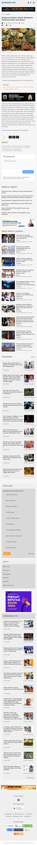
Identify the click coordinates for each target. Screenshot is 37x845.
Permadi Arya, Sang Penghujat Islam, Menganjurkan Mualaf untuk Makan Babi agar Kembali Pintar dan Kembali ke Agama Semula (13, 702)
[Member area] (28, 2)
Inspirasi (18, 286)
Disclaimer (9, 816)
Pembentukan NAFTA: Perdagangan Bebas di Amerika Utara (23, 248)
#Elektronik (6, 566)
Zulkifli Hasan (10, 512)
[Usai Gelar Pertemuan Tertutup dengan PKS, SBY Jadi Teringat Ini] (8, 238)
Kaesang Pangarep (11, 494)
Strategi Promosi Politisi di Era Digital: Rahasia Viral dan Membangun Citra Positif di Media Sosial (13, 729)
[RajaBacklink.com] (9, 826)
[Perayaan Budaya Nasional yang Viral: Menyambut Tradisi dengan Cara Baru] (8, 347)
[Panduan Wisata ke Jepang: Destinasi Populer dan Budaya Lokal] (8, 273)
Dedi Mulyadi (10, 524)
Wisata (18, 275)
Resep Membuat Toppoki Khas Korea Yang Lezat (17, 200)
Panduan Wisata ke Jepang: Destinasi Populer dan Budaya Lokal (25, 271)
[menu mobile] (33, 2)
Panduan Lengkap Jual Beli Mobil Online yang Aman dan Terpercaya (12, 457)
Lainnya (33, 357)
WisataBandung (6, 150)
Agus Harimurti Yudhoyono (14, 536)
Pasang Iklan (29, 814)
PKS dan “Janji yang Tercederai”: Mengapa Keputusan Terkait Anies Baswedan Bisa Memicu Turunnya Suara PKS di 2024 (13, 716)
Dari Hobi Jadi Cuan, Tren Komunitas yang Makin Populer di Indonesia (13, 392)
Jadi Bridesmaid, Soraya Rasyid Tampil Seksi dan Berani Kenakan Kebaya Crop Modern (25, 333)
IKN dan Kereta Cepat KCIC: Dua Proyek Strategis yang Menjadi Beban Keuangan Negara (12, 755)
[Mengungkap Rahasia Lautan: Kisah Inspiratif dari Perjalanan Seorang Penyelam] (8, 285)
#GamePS (6, 578)
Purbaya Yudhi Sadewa (13, 518)
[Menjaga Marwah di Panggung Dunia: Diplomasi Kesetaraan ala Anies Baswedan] (28, 649)
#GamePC (6, 581)
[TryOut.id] (18, 834)
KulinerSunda (6, 146)
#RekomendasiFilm (8, 585)
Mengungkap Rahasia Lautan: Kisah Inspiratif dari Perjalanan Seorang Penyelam (25, 283)
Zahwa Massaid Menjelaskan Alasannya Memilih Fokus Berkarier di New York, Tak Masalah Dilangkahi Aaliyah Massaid (25, 320)
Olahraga (18, 263)
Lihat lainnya (30, 777)
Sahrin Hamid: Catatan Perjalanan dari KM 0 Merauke (13, 688)
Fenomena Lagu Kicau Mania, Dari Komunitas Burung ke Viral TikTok (13, 405)
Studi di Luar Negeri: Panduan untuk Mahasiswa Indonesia (24, 294)
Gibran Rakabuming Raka (13, 530)
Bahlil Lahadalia (11, 500)
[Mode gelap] (30, 2)
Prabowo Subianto (11, 542)
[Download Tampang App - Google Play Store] (18, 808)
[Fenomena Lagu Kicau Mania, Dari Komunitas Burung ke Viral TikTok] (29, 405)
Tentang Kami (8, 814)
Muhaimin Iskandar (11, 506)
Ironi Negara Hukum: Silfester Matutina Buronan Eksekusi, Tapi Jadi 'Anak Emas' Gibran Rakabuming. (13, 675)
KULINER (7, 14)
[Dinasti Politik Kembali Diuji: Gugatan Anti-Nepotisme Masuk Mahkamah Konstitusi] (28, 662)
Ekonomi (18, 251)
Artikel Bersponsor (19, 814)
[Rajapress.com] (18, 830)
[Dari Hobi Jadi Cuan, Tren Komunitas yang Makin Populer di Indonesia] (29, 392)
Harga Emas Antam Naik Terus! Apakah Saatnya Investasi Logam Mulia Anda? (13, 470)
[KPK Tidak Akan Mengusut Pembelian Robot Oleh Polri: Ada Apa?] (28, 768)
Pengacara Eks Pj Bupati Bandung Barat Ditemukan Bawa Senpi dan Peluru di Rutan (24, 307)
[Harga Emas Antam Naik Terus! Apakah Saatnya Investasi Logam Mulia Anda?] (29, 471)
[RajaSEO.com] (27, 830)
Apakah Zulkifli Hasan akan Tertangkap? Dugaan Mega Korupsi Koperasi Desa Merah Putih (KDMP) (13, 636)
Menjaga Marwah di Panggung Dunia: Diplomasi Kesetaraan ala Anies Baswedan (13, 649)
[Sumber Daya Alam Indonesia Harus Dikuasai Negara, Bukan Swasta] (28, 742)
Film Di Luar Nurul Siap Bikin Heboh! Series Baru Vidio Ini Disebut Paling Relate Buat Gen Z (13, 444)
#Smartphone (7, 574)
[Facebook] (18, 800)
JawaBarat (27, 146)
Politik (18, 240)
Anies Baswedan (11, 547)
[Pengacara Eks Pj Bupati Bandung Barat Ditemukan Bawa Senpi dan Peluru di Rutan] (8, 308)
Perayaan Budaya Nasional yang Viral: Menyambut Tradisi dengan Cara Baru (24, 345)
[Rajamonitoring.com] (10, 830)
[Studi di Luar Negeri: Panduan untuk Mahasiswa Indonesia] (8, 296)
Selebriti (18, 325)
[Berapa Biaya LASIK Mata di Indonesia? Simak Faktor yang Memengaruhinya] (29, 365)
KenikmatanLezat (17, 146)
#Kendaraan (6, 570)
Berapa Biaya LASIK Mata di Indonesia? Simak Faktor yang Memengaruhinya (12, 364)
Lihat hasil (31, 553)
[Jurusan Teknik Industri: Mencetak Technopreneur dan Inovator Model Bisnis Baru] (29, 431)
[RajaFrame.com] (18, 826)
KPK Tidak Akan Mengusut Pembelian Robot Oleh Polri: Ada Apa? (12, 768)
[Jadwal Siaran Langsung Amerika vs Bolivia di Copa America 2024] (8, 261)
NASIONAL (19, 311)
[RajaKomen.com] (27, 826)
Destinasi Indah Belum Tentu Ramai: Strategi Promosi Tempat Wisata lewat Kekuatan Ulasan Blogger (13, 623)
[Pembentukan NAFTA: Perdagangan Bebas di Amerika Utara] (8, 250)
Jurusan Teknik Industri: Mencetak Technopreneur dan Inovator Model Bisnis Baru (12, 431)
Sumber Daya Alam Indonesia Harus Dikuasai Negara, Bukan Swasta (13, 742)
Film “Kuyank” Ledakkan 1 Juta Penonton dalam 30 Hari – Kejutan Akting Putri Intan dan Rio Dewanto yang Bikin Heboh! (13, 418)
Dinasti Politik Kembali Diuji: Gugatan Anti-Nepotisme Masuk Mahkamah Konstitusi (13, 662)
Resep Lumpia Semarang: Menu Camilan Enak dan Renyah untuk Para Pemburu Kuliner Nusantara (17, 196)
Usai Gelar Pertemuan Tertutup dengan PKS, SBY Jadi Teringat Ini (24, 236)
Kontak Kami (27, 816)
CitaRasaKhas (17, 150)
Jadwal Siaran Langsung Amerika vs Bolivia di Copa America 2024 (24, 260)
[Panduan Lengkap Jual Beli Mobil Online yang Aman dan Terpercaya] (29, 457)
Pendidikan (19, 298)
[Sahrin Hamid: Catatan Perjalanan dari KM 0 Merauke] (28, 688)
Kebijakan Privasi (18, 816)
